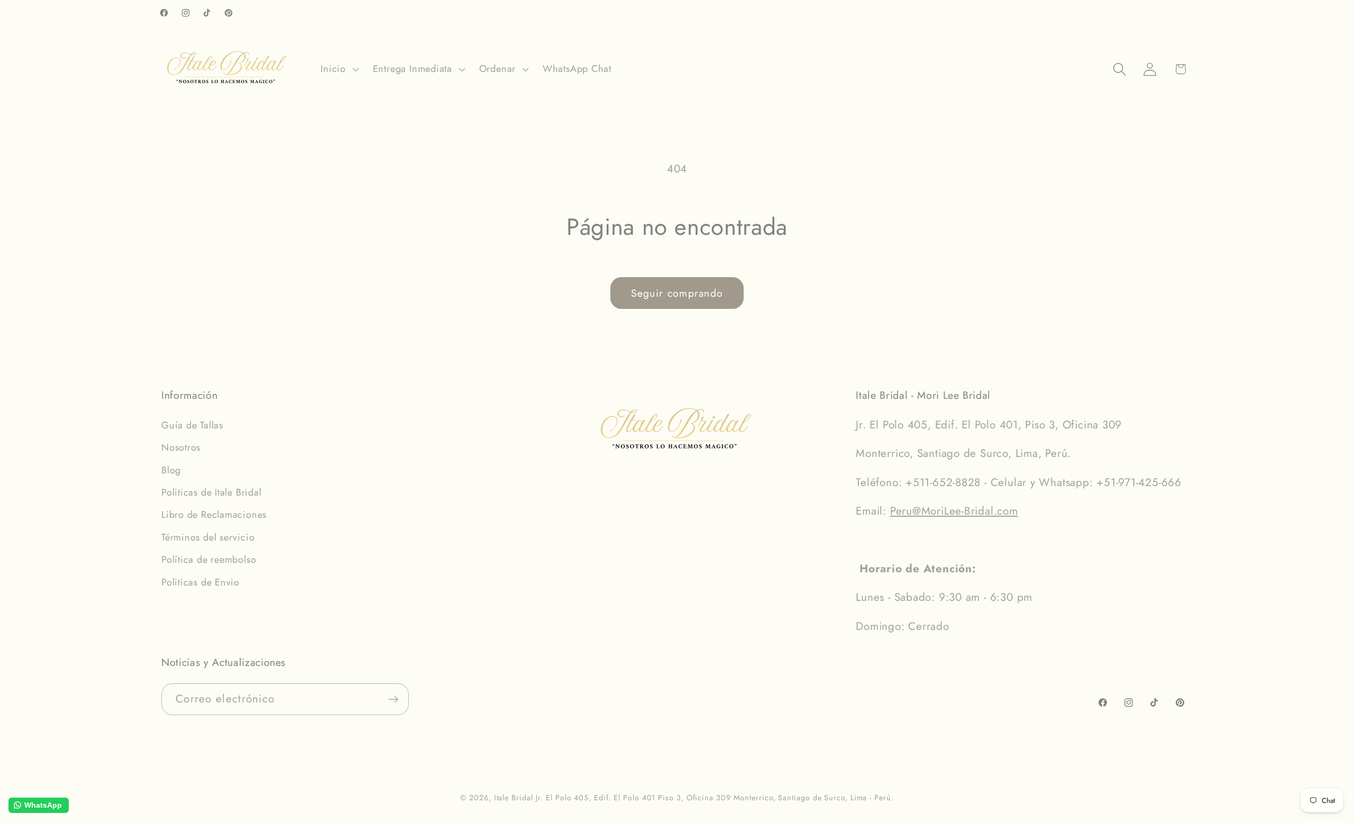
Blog (171, 470)
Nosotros (180, 447)
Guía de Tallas (192, 425)
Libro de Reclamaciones (214, 515)
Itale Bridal (513, 797)
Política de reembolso (208, 559)
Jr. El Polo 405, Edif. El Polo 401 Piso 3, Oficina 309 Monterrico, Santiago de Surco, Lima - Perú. (714, 797)
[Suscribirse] (393, 699)
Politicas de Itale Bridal (211, 492)
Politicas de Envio (200, 582)
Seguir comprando (677, 293)
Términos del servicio (207, 537)
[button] (338, 69)
